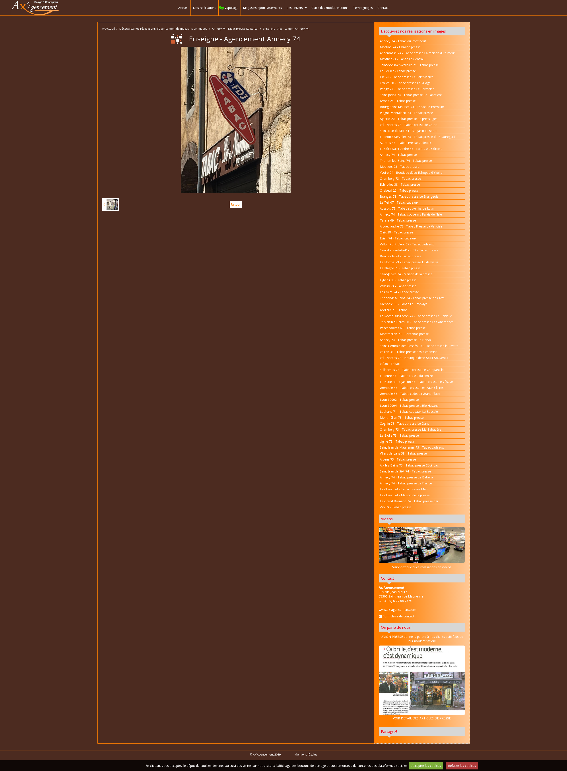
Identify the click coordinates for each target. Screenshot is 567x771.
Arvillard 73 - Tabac (393, 310)
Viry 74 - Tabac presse (396, 507)
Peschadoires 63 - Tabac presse (403, 328)
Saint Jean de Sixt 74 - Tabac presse (405, 471)
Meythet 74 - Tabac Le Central (401, 59)
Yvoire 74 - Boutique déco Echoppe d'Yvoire (411, 172)
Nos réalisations (204, 8)
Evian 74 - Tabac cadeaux (398, 238)
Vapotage (231, 8)
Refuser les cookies (462, 765)
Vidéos (387, 518)
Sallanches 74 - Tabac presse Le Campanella (412, 370)
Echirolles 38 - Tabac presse (400, 184)
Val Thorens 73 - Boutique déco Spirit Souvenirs (414, 358)
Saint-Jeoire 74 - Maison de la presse (406, 274)
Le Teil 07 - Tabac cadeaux (399, 202)
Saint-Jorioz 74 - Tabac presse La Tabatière (411, 95)
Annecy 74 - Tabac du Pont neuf (403, 41)
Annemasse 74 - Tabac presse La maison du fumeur (417, 53)
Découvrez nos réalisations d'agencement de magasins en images (163, 29)
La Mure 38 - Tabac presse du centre (406, 376)
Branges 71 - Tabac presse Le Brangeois (409, 196)
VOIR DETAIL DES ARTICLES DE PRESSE (422, 718)
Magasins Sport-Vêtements (262, 8)
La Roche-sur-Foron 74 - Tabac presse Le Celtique (416, 316)
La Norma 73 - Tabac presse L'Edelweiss (409, 262)
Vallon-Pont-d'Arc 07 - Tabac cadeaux (407, 244)
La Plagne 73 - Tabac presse (400, 268)
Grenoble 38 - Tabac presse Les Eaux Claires (412, 388)
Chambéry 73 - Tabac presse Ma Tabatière (410, 429)
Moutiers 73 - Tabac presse (399, 166)
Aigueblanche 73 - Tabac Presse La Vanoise (411, 226)
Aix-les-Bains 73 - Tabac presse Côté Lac (409, 465)
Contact (383, 8)
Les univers (295, 8)
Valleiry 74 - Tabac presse (398, 286)
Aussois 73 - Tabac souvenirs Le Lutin (407, 208)
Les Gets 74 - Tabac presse (399, 292)
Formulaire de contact (398, 616)
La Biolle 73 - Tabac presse (399, 435)
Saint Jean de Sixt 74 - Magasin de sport (408, 131)
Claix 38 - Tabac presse (396, 232)
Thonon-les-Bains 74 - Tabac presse (406, 160)
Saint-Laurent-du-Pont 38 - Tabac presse (409, 250)
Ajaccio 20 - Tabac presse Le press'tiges (408, 119)
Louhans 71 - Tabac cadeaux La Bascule (409, 411)
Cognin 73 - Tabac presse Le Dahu (404, 423)
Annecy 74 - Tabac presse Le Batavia (406, 477)
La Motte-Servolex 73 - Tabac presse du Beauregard (417, 137)
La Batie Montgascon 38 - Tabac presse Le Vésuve (416, 382)
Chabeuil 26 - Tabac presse (399, 190)
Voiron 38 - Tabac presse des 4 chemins (408, 352)
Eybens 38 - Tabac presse (398, 280)
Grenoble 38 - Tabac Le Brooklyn (403, 304)
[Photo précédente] (110, 204)
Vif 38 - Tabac (390, 364)
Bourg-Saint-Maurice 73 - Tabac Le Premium (412, 107)
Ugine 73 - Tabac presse (397, 441)
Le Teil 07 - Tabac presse (398, 71)
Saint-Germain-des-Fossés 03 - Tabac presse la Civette (419, 346)
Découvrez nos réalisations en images (413, 31)
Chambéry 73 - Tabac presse (400, 178)
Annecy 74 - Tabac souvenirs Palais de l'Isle (411, 214)
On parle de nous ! (396, 627)
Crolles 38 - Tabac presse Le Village (405, 83)
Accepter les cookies (426, 765)
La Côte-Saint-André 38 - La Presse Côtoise (411, 148)
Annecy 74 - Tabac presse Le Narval (235, 29)
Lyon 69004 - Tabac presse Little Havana (409, 405)
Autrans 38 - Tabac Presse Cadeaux (405, 143)
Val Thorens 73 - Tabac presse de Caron (408, 125)
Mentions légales (306, 754)
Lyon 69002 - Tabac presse (399, 399)
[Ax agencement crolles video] (422, 545)
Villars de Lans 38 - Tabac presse (403, 453)
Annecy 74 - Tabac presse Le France (406, 483)
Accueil (183, 8)
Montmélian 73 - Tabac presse (402, 417)
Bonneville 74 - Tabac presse (400, 256)
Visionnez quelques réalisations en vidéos (421, 567)
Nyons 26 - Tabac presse (398, 101)
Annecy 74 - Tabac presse (398, 154)
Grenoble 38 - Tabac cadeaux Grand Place (410, 393)
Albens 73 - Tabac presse (398, 459)
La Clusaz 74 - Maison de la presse (405, 495)
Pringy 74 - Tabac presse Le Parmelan (407, 89)
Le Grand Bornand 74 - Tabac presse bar (409, 501)
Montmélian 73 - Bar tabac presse (404, 334)
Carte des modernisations (329, 8)
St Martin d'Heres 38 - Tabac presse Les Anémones (417, 322)
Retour (236, 204)
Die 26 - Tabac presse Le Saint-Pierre (406, 77)
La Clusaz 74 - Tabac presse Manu (404, 489)
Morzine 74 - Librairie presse (400, 47)
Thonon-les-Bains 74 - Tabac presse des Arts (412, 298)
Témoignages (363, 8)
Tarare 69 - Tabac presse (398, 220)
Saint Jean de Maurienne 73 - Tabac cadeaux (412, 447)
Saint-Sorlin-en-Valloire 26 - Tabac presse (409, 65)
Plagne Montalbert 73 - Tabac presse (406, 113)
